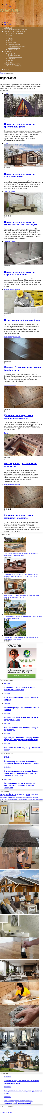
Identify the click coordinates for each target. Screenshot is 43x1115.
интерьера (2, 797)
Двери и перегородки (15, 33)
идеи (36, 794)
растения (3, 799)
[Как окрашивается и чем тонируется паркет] (19, 959)
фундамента (39, 799)
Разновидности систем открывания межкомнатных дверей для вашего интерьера (21, 596)
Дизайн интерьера (14, 55)
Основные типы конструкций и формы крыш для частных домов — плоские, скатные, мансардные (21, 575)
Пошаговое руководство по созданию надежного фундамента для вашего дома (21, 554)
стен (28, 799)
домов (32, 794)
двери (18, 795)
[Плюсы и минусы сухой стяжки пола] (19, 846)
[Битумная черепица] (19, 891)
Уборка (10, 62)
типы (34, 799)
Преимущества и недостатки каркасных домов (19, 175)
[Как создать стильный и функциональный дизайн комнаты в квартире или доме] (19, 981)
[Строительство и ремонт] (10, 19)
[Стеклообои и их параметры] (19, 936)
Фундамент (12, 42)
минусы (21, 797)
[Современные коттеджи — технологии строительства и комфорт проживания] (15, 614)
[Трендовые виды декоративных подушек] (19, 914)
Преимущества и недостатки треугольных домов (19, 125)
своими (24, 799)
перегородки (28, 797)
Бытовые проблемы (13, 66)
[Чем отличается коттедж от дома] (19, 1072)
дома (27, 794)
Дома (10, 35)
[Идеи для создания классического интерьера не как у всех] (19, 1049)
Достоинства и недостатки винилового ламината (18, 416)
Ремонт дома (12, 49)
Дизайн (7, 51)
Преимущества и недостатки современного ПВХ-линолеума (20, 223)
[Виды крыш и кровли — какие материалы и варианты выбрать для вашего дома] (15, 635)
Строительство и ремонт (15, 31)
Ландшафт (11, 59)
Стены (10, 39)
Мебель (10, 60)
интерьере (9, 797)
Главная (2, 73)
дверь (22, 794)
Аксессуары (12, 53)
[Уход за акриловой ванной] (19, 1004)
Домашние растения (15, 57)
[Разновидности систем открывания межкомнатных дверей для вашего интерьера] (15, 593)
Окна (10, 37)
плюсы (35, 797)
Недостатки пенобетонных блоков (22, 320)
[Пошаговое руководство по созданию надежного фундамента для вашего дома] (15, 552)
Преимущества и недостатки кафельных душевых (19, 273)
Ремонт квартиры (14, 48)
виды (3, 794)
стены (31, 799)
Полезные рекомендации (15, 30)
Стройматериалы (14, 44)
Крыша (10, 40)
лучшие (16, 797)
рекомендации (10, 799)
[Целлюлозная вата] (19, 1026)
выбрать (11, 794)
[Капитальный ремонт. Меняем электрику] (19, 869)
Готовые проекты (12, 64)
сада (20, 799)
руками (16, 799)
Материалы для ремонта (16, 46)
